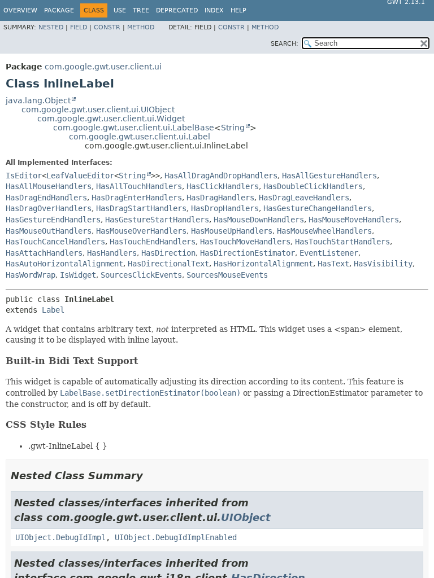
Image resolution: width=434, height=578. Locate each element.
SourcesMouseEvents (227, 274)
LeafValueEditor (80, 175)
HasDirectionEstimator (247, 252)
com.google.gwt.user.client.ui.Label (139, 136)
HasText (333, 263)
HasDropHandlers (225, 208)
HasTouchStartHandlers (342, 241)
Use (120, 10)
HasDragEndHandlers (46, 197)
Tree (141, 10)
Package (59, 10)
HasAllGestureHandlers (329, 175)
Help (238, 10)
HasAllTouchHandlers (139, 186)
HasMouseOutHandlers (49, 230)
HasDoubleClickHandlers (313, 186)
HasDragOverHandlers (49, 208)
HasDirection (168, 252)
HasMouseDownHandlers (259, 219)
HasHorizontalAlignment (263, 263)
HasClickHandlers (222, 186)
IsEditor (24, 175)
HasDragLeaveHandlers (304, 197)
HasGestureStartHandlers (157, 219)
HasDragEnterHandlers (137, 197)
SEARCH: (284, 43)
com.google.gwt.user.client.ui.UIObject (98, 109)
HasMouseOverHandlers (141, 230)
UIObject (246, 517)
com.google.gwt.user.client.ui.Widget (111, 118)
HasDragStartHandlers (141, 208)
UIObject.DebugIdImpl (60, 537)
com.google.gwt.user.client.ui (103, 66)
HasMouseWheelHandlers (324, 230)
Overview (20, 10)
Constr (107, 27)
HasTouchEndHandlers (153, 241)
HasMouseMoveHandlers (354, 219)
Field (78, 27)
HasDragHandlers (220, 197)
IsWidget (78, 274)
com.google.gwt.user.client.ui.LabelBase (133, 127)
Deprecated (177, 10)
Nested (50, 27)
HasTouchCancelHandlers (55, 241)
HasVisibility (383, 263)
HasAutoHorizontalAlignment (64, 263)
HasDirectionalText (168, 263)
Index (214, 10)
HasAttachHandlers (44, 252)
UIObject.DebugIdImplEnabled (176, 537)
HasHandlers (112, 252)
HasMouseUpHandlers (231, 230)
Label (53, 309)
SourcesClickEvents (141, 274)
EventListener (329, 252)
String (233, 127)
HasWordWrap (30, 274)
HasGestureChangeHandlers (317, 208)
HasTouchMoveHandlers (245, 241)
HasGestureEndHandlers (53, 219)
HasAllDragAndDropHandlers (220, 175)
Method (140, 27)
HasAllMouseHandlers (49, 186)
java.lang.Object (38, 100)
